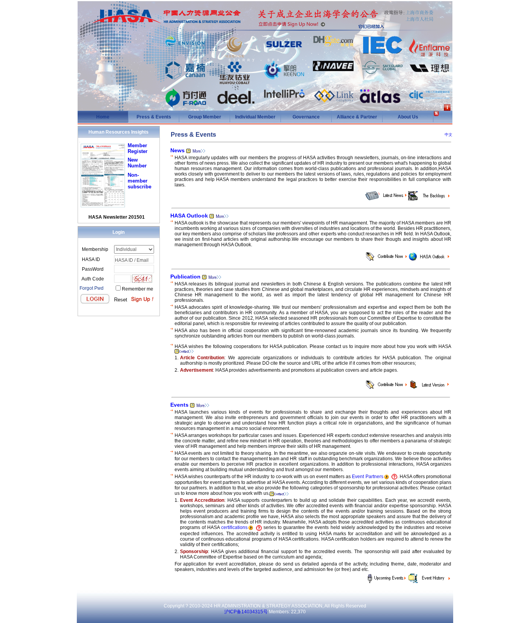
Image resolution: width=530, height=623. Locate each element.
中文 (448, 134)
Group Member (204, 117)
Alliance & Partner (357, 117)
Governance (306, 117)
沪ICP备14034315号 (246, 611)
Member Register (137, 148)
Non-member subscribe (139, 181)
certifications (234, 527)
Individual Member (255, 117)
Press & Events (154, 117)
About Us (408, 117)
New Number (137, 163)
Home (102, 117)
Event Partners (367, 476)
